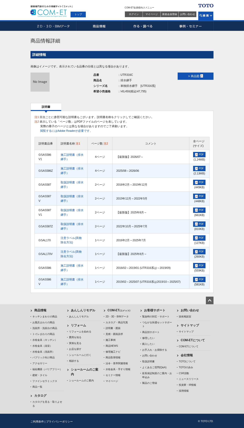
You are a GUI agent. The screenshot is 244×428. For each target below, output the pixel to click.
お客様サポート (154, 310)
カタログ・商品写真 (117, 322)
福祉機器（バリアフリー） (47, 369)
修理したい (148, 338)
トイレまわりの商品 (43, 334)
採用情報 (184, 390)
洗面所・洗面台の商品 (44, 328)
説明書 (46, 106)
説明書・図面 (113, 328)
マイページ (151, 14)
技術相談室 (185, 316)
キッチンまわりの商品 (44, 316)
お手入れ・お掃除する (154, 349)
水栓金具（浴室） (42, 345)
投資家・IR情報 (187, 384)
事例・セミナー (191, 26)
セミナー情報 (113, 375)
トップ (78, 14)
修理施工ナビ (113, 351)
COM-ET (119, 310)
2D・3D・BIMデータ (53, 26)
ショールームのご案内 (81, 380)
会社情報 (187, 355)
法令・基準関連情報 (117, 363)
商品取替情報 (113, 357)
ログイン (134, 14)
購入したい (148, 344)
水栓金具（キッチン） (44, 340)
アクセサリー (39, 363)
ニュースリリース (189, 379)
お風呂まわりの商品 (43, 322)
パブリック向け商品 (43, 357)
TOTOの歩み (186, 367)
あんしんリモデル (83, 310)
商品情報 (99, 26)
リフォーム (78, 325)
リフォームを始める (80, 331)
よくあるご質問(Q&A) (154, 367)
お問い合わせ (187, 14)
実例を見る (75, 343)
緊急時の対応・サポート (155, 316)
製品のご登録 (149, 383)
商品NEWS (112, 345)
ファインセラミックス (44, 381)
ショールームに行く (80, 355)
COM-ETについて (193, 340)
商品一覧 (37, 386)
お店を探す (75, 349)
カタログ (40, 395)
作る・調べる (145, 26)
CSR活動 (184, 373)
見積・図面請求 (114, 334)
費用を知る (75, 337)
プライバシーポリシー (59, 421)
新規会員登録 (169, 14)
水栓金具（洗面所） (43, 351)
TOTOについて (187, 361)
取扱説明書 (148, 361)
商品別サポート (151, 332)
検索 (205, 16)
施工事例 (111, 340)
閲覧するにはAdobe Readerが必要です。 (66, 130)
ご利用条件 (37, 421)
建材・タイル (39, 375)
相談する (74, 360)
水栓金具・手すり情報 (118, 369)
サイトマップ (190, 325)
